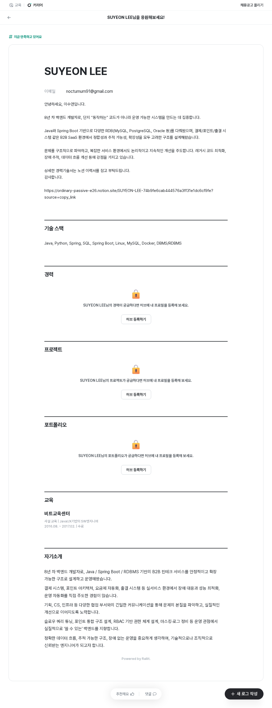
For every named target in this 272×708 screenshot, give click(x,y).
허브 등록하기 (136, 319)
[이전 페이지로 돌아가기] (9, 17)
